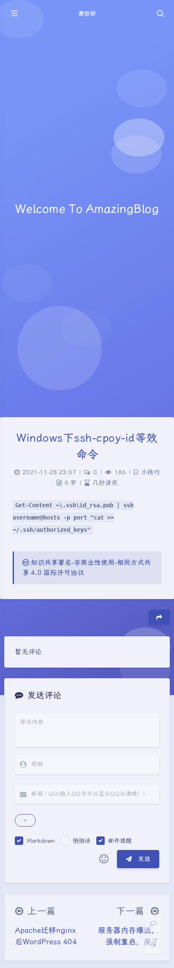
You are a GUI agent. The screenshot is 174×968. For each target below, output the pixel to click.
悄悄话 (81, 840)
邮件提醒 (120, 840)
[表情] (104, 859)
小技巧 (150, 472)
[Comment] (153, 923)
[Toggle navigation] (160, 13)
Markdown (41, 840)
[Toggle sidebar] (14, 13)
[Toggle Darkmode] (153, 944)
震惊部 (87, 13)
